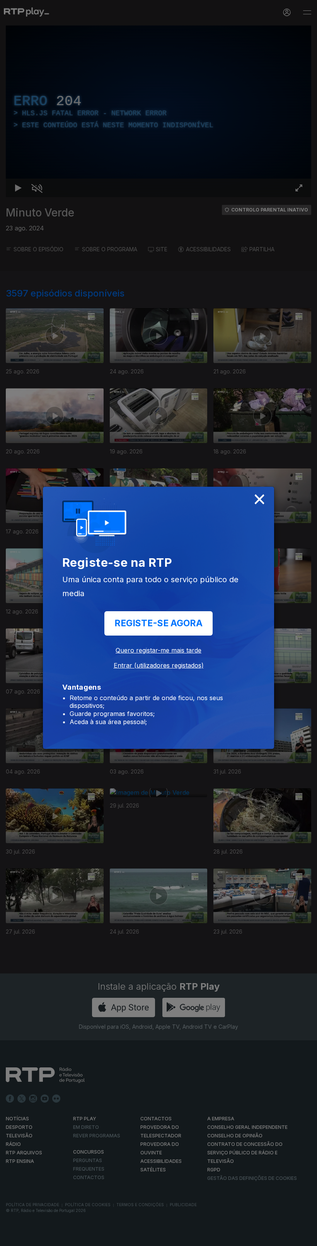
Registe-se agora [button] (158, 623)
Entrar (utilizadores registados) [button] (159, 665)
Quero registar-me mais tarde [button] (158, 650)
